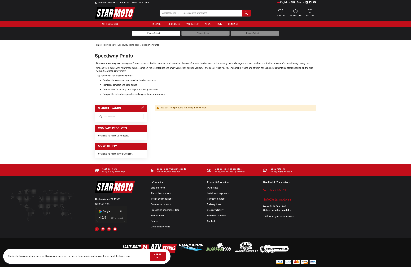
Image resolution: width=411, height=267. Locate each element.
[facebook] (97, 229)
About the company (161, 193)
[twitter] (103, 229)
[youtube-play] (115, 229)
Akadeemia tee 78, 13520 (107, 199)
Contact (211, 221)
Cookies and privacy (161, 204)
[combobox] (216, 13)
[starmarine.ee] (190, 252)
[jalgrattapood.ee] (218, 252)
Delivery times (214, 204)
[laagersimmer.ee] (245, 252)
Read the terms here (120, 256)
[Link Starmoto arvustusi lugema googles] (111, 222)
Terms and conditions (162, 199)
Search (154, 221)
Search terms (157, 215)
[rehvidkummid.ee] (274, 252)
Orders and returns (160, 226)
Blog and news (158, 187)
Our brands (212, 187)
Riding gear (109, 45)
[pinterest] (109, 229)
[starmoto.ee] (115, 13)
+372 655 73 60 (141, 2)
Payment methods (216, 199)
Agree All (157, 256)
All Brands (142, 108)
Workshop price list (216, 215)
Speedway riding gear (128, 45)
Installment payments (218, 193)
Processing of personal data (165, 210)
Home (98, 45)
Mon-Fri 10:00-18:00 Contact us (114, 2)
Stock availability (215, 210)
